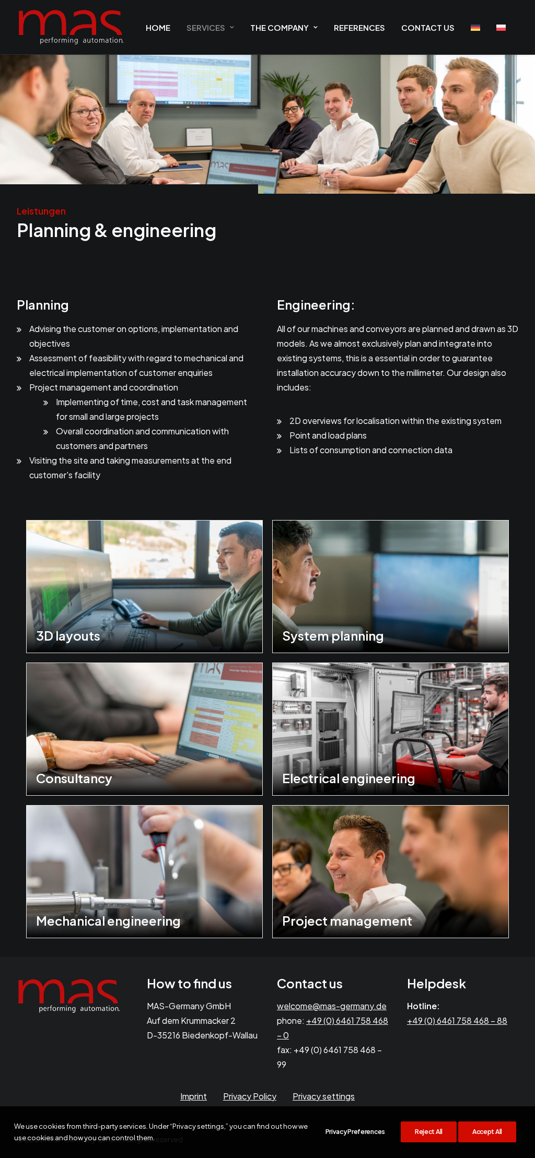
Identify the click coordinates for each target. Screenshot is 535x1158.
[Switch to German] (475, 28)
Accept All (487, 1132)
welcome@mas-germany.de (332, 1005)
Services (206, 27)
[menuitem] (158, 27)
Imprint (193, 1096)
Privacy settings (324, 1096)
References (359, 27)
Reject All (429, 1132)
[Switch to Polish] (501, 28)
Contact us (428, 27)
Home (158, 27)
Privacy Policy (249, 1096)
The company (279, 27)
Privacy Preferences (355, 1132)
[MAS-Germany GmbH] (71, 27)
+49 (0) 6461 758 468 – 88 (457, 1020)
